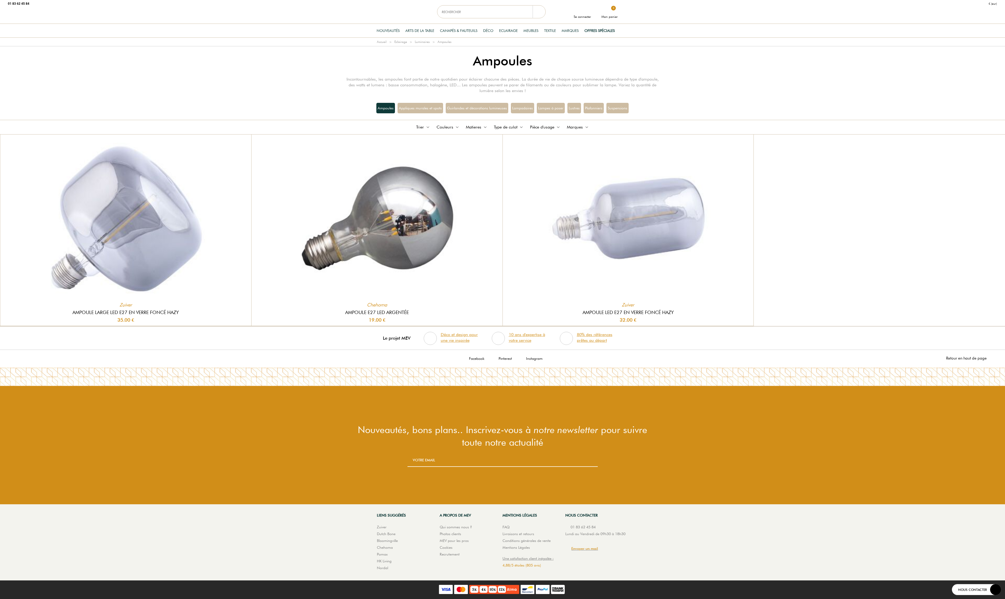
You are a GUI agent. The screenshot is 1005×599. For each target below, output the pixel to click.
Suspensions (617, 108)
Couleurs (445, 127)
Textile (550, 31)
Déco (488, 31)
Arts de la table (419, 31)
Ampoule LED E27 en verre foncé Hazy (628, 312)
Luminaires (422, 42)
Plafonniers (593, 108)
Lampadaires (522, 108)
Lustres (574, 108)
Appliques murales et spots (420, 108)
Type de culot (505, 127)
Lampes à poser (550, 108)
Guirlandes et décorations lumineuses (477, 108)
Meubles (530, 31)
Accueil (382, 42)
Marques (570, 31)
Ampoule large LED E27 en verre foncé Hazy (125, 312)
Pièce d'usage (542, 127)
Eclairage (508, 31)
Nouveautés (388, 31)
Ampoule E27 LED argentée (377, 312)
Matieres (473, 127)
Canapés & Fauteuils (458, 31)
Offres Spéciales (599, 31)
